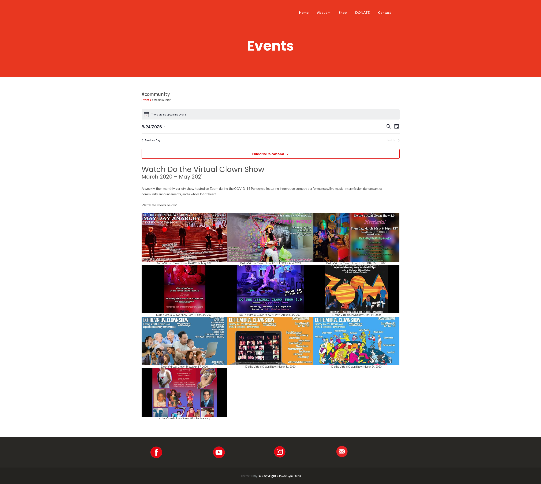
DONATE (362, 12)
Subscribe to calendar (268, 154)
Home (304, 12)
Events (146, 100)
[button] (185, 239)
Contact (384, 12)
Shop (343, 12)
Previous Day (152, 140)
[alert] (271, 114)
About (322, 12)
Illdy (254, 476)
